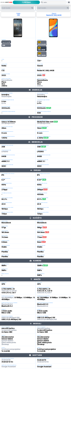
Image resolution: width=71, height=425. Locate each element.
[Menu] (69, 2)
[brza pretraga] (42, 2)
